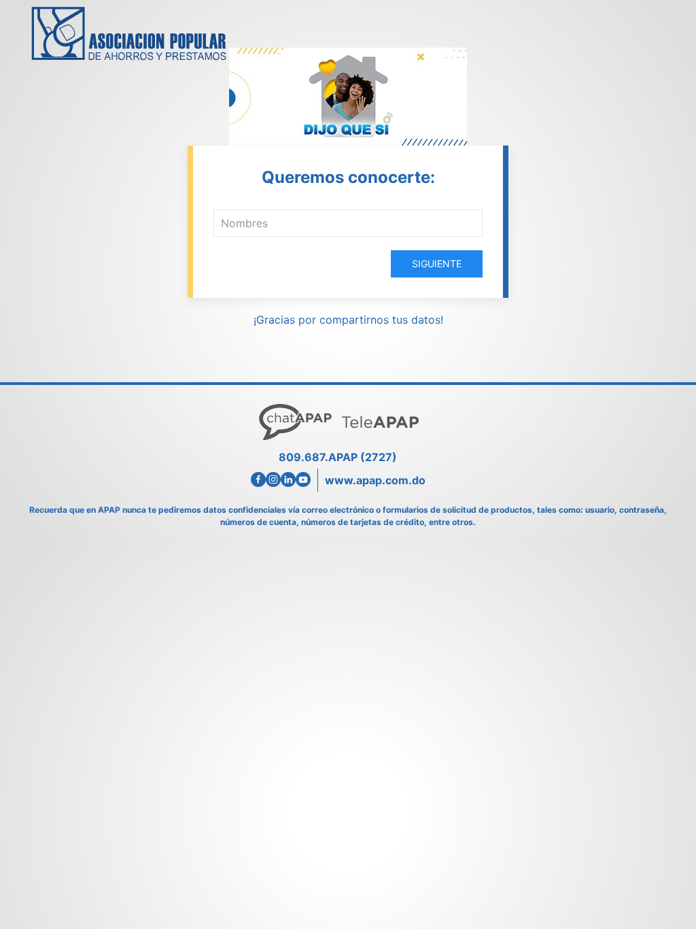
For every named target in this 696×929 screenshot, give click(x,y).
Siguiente (437, 263)
